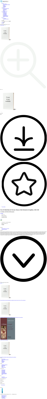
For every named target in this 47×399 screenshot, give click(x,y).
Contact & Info (3, 11)
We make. (4, 395)
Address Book (5, 13)
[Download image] (23, 160)
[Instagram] (2, 391)
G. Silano (1, 213)
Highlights (4, 6)
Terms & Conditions (4, 396)
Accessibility (3, 397)
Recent (4, 5)
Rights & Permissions (5, 15)
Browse (3, 3)
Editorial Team (3, 365)
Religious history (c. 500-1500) (5, 228)
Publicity (4, 7)
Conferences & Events (4, 377)
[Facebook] (2, 389)
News (2, 17)
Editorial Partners (4, 367)
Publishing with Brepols (6, 8)
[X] (2, 390)
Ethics (4, 10)
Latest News (4, 18)
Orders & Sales (5, 12)
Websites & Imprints (5, 16)
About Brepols (3, 372)
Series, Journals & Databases (6, 4)
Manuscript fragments (4, 229)
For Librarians (3, 370)
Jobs (2, 374)
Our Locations (5, 14)
